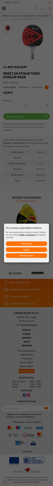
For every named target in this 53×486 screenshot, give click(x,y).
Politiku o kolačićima (27, 235)
